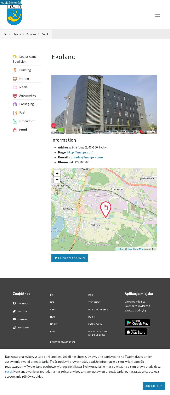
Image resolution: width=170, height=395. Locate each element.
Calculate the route (71, 258)
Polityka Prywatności (62, 342)
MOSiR (53, 324)
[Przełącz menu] (157, 14)
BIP (51, 295)
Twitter (22, 311)
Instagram (23, 327)
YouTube (22, 319)
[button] (105, 209)
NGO (52, 331)
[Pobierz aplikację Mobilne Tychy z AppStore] (136, 331)
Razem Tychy (95, 324)
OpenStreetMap (135, 248)
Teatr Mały (94, 302)
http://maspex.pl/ (80, 152)
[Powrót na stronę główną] (5, 34)
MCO (52, 316)
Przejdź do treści (11, 2)
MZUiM (91, 316)
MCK (90, 295)
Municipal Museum (98, 309)
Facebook (23, 303)
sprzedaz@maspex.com (86, 157)
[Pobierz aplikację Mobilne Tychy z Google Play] (137, 323)
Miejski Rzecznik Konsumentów (97, 333)
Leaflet (120, 248)
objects (17, 34)
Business (31, 34)
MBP (52, 302)
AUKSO (53, 309)
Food (45, 34)
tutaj (8, 371)
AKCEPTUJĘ (153, 386)
